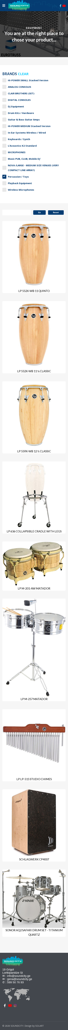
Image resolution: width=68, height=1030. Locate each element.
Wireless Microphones (21, 189)
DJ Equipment (16, 106)
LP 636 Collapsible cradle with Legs (34, 531)
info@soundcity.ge (18, 976)
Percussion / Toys (18, 176)
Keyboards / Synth (19, 139)
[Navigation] (3, 5)
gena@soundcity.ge (19, 979)
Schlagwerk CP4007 (34, 859)
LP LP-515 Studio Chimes (34, 779)
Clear (23, 73)
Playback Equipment (20, 183)
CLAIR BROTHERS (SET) (21, 93)
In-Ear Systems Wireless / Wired (27, 132)
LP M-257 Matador (34, 699)
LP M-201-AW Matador (34, 588)
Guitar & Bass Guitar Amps (24, 119)
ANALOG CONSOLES (19, 86)
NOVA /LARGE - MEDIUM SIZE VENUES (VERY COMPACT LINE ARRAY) (33, 168)
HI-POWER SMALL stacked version (28, 80)
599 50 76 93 (15, 982)
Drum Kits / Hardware (21, 113)
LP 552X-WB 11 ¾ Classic (34, 371)
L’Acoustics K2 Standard (22, 145)
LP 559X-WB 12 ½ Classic (34, 451)
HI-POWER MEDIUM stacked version (29, 126)
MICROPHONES (16, 152)
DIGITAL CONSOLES (19, 99)
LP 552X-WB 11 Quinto (34, 291)
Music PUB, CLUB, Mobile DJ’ (24, 158)
